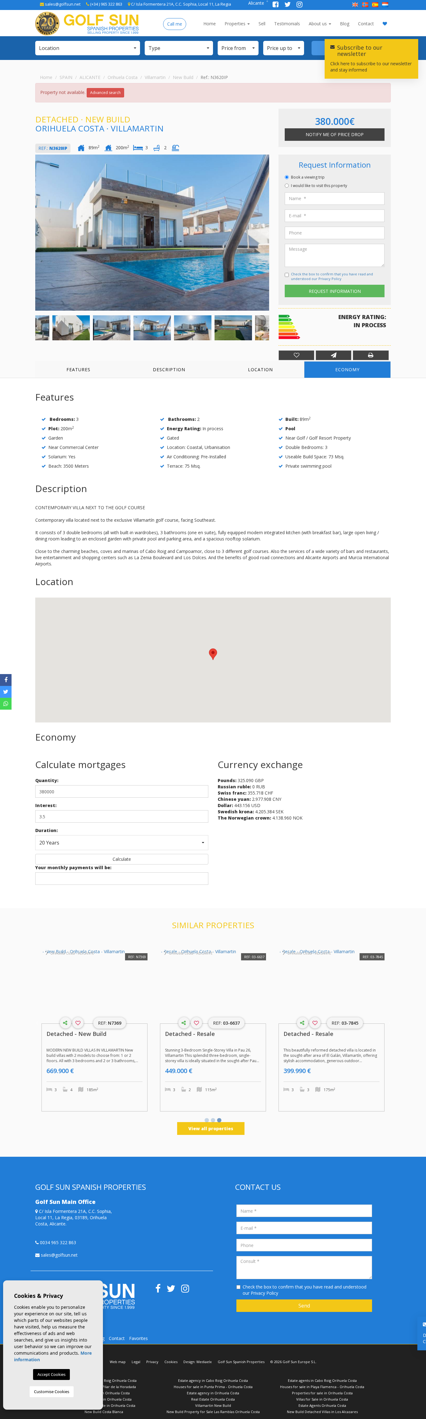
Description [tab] (169, 369)
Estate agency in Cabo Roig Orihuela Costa (213, 1380)
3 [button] (219, 1121)
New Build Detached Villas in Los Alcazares (322, 1411)
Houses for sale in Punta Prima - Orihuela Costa (213, 1386)
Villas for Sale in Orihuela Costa (322, 1399)
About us (318, 24)
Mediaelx (204, 1361)
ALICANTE (90, 77)
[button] (87, 48)
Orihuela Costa (123, 77)
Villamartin (155, 77)
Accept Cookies (51, 1374)
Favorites (138, 1338)
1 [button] (207, 1121)
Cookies (170, 1361)
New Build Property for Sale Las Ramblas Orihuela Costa (213, 1411)
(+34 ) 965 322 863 (105, 4)
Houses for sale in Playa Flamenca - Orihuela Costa (322, 1386)
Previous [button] (37, 232)
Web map (118, 1361)
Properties (236, 24)
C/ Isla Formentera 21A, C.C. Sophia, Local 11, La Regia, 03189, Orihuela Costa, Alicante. (73, 1217)
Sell (262, 24)
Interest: (45, 805)
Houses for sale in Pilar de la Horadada (104, 1386)
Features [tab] (78, 369)
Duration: (46, 830)
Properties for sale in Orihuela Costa (322, 1393)
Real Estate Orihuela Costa (213, 1399)
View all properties (210, 1128)
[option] (152, 233)
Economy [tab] (347, 369)
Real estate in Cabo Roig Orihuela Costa (104, 1380)
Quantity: (46, 780)
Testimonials (287, 24)
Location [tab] (260, 369)
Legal (136, 1361)
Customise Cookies (51, 1391)
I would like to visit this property (319, 185)
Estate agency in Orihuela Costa (213, 1393)
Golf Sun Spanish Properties (241, 1361)
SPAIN (66, 77)
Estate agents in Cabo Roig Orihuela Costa (322, 1380)
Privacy (152, 1361)
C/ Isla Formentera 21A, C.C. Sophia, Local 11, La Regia (180, 4)
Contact (366, 24)
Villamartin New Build (213, 1405)
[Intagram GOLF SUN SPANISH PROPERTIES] (300, 5)
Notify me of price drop (335, 134)
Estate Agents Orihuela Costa (322, 1405)
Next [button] (267, 232)
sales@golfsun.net (62, 4)
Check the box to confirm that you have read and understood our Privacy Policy (332, 276)
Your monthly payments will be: (73, 867)
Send (304, 1305)
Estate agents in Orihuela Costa (104, 1393)
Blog (344, 24)
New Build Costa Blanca (104, 1411)
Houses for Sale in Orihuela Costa (104, 1399)
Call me (174, 24)
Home (209, 24)
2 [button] (213, 1121)
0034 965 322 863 (57, 1242)
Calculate (122, 859)
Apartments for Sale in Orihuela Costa (103, 1405)
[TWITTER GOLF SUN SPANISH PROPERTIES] (288, 5)
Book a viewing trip (308, 177)
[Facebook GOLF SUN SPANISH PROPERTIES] (276, 5)
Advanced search (105, 92)
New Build (183, 77)
